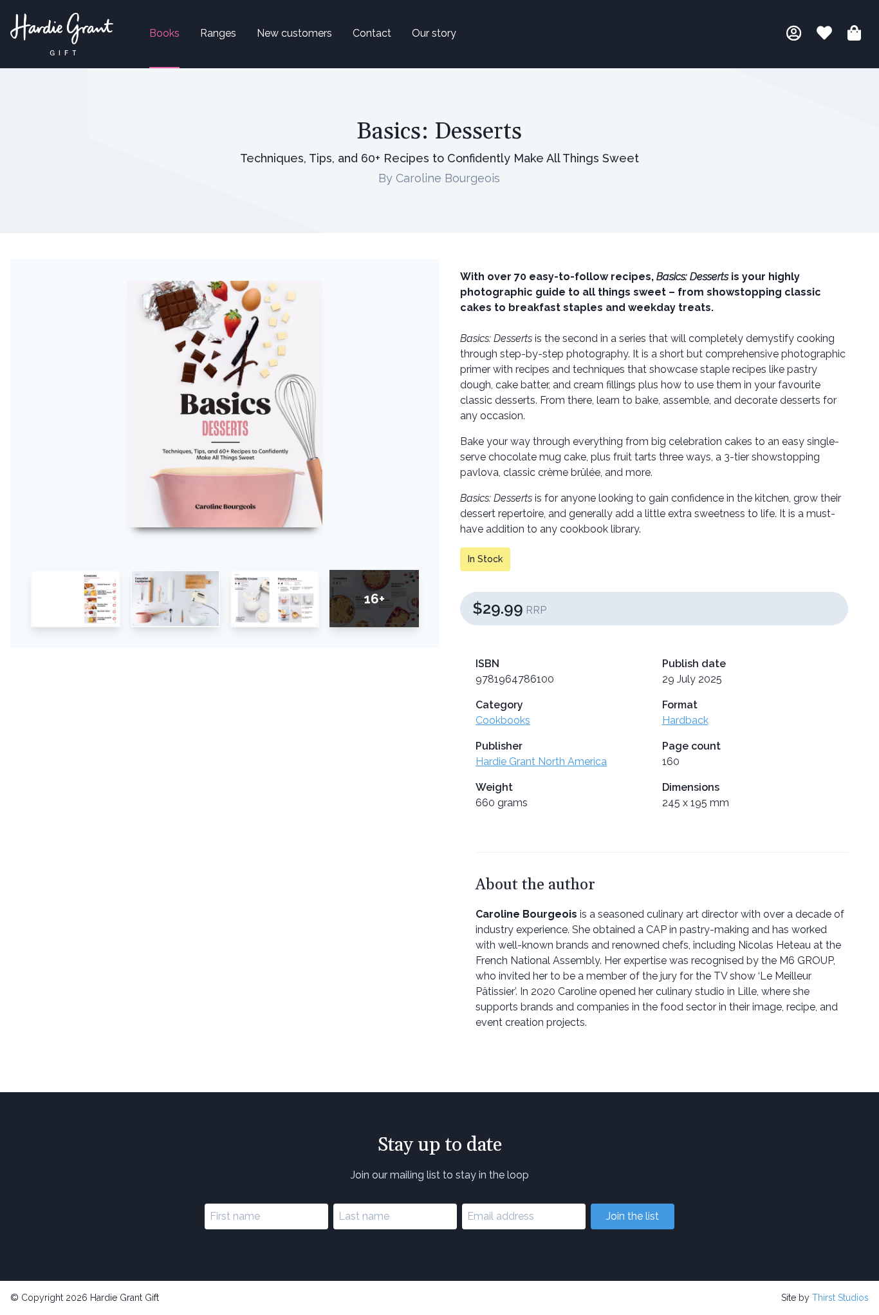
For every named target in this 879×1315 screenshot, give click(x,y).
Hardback (685, 720)
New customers (294, 33)
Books (164, 33)
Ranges (218, 33)
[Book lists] (824, 35)
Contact (372, 33)
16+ (374, 599)
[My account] (793, 35)
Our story (434, 33)
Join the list (632, 1216)
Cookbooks (503, 720)
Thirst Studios (840, 1297)
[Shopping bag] (854, 35)
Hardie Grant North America (541, 761)
